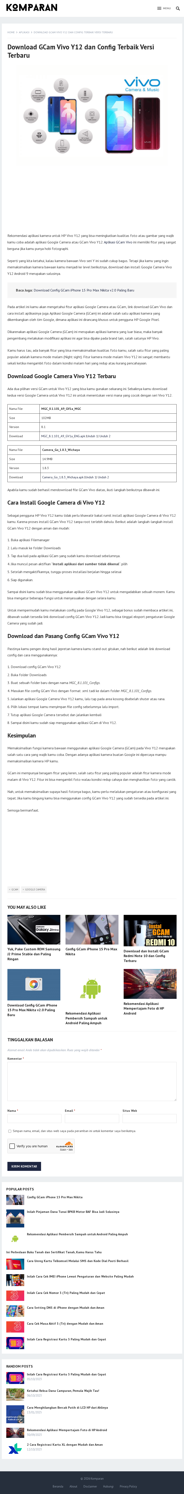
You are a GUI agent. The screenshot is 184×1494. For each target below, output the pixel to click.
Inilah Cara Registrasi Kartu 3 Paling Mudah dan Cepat (66, 1339)
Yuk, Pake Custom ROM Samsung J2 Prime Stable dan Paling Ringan (33, 954)
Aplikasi (24, 32)
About (73, 1486)
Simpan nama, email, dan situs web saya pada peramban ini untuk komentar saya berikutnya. (74, 1131)
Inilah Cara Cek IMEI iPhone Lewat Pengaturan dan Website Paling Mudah (80, 1276)
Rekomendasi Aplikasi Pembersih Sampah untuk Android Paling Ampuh (86, 1018)
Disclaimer (90, 1486)
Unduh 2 (105, 436)
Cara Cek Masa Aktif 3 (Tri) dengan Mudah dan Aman (65, 1324)
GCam (14, 889)
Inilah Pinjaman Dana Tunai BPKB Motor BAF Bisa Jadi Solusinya (73, 1212)
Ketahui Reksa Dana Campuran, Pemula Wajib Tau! (63, 1391)
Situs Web (130, 1111)
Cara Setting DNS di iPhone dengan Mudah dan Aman (65, 1308)
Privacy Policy (128, 1486)
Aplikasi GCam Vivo (118, 242)
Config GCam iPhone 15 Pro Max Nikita (55, 1197)
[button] (164, 8)
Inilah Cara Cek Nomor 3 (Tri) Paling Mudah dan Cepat (66, 1293)
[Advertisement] (92, 201)
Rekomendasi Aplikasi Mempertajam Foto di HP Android (144, 1008)
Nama (12, 1111)
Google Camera (35, 889)
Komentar (15, 1059)
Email (70, 1111)
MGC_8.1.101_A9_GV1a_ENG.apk (63, 436)
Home (11, 32)
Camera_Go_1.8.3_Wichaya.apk (62, 477)
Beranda (58, 1486)
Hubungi (108, 1486)
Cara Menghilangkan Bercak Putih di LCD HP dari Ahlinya (67, 1408)
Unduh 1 (92, 436)
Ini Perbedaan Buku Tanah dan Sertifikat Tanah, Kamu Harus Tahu (54, 1252)
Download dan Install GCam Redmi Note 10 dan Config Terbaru (146, 956)
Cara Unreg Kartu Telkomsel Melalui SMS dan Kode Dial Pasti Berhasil (77, 1261)
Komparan (97, 1479)
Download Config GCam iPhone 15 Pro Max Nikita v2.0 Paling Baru (84, 290)
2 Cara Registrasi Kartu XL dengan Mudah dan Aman (65, 1445)
